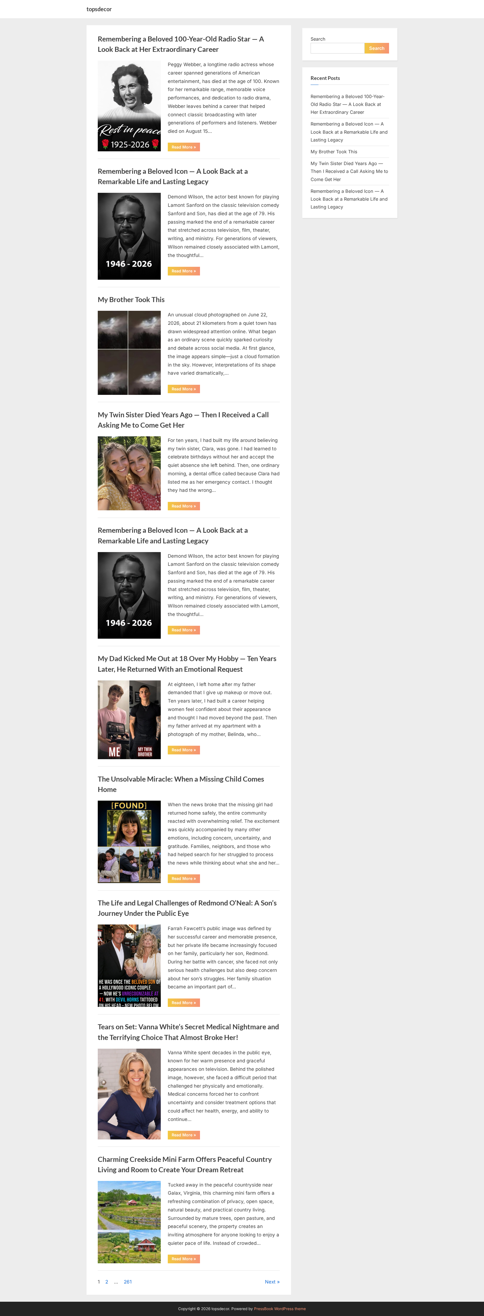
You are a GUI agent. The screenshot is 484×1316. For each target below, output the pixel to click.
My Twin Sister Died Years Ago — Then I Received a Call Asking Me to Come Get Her (349, 171)
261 (128, 1282)
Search (318, 39)
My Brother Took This (131, 299)
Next (270, 1282)
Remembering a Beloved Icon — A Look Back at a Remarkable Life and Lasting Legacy (349, 132)
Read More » (186, 147)
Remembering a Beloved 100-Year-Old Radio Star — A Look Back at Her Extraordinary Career (348, 104)
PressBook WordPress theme (280, 1308)
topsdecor (99, 9)
